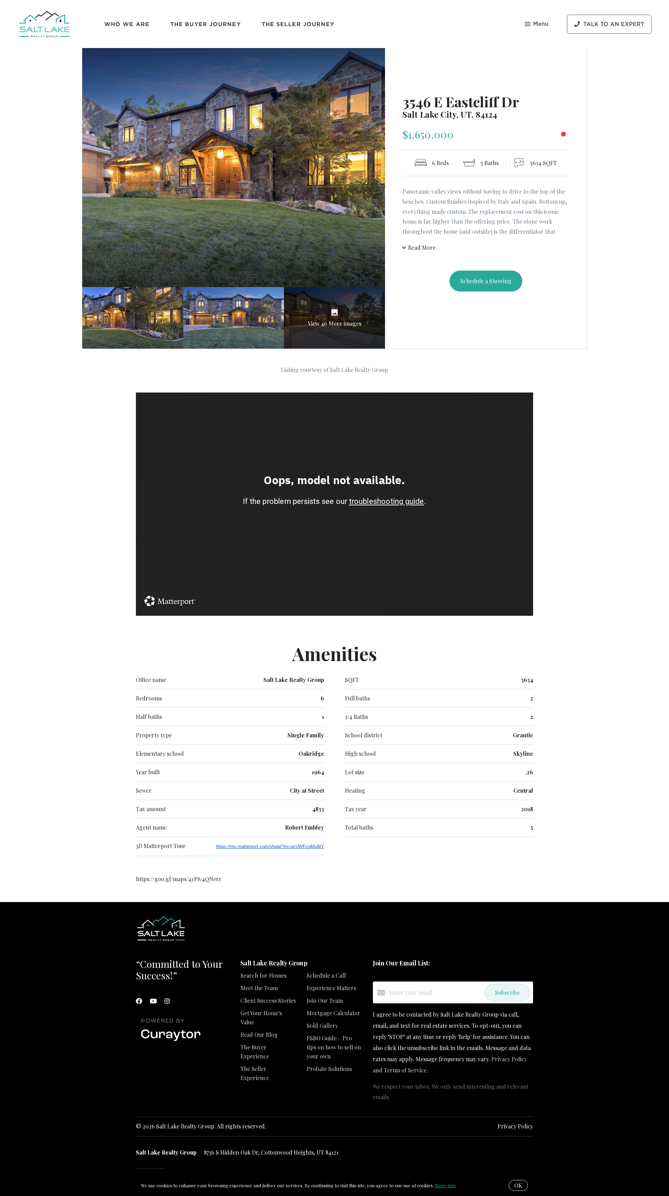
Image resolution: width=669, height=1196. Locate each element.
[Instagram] (167, 1001)
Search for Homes (263, 975)
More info (445, 1185)
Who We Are (126, 24)
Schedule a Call (326, 975)
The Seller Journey (298, 24)
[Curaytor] (171, 1041)
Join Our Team (325, 1000)
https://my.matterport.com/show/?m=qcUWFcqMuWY (270, 846)
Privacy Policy (515, 1126)
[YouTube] (153, 1001)
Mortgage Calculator (333, 1013)
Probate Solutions (329, 1068)
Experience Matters (331, 988)
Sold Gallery (322, 1025)
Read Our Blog (259, 1034)
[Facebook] (139, 1001)
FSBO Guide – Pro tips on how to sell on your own (334, 1047)
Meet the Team (259, 988)
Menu (540, 24)
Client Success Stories (268, 1000)
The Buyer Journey (205, 24)
